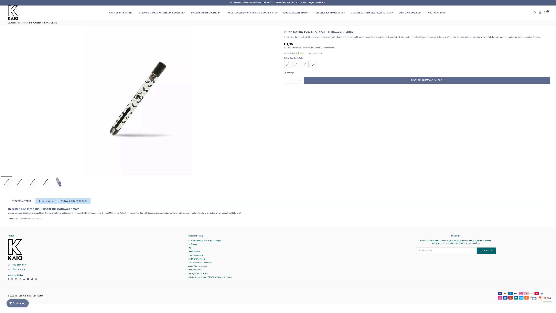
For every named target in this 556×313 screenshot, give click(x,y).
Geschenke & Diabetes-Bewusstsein (371, 12)
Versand (305, 48)
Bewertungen (46, 201)
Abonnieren (486, 250)
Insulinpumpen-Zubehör (205, 12)
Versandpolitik (194, 252)
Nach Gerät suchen (120, 12)
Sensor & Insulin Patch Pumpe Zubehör (161, 12)
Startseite (12, 23)
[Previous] (5, 102)
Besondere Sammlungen (329, 12)
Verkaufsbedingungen (197, 266)
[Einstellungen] (540, 12)
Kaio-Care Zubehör (409, 12)
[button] (545, 12)
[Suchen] (535, 12)
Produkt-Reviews (195, 270)
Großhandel (193, 244)
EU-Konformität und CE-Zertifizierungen (204, 241)
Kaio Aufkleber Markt (295, 12)
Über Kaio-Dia (436, 12)
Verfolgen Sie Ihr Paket (198, 273)
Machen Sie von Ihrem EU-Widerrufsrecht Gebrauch (210, 277)
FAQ (189, 248)
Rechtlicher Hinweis (196, 259)
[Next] (270, 102)
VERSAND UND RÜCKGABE (74, 201)
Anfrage (290, 73)
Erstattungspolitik (195, 255)
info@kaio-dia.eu (18, 269)
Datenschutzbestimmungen (200, 262)
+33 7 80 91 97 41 (18, 265)
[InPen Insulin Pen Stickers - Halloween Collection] (19, 182)
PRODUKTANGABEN (21, 201)
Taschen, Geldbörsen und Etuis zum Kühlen (251, 12)
